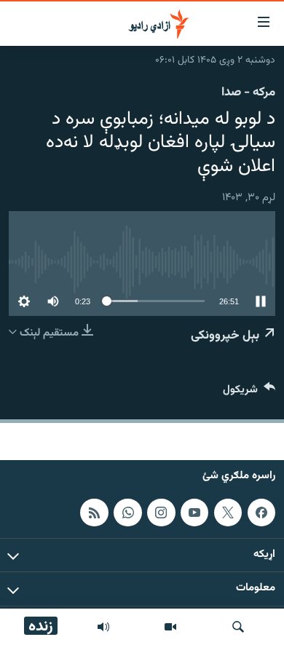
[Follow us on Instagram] (161, 512)
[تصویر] (170, 627)
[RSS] (94, 512)
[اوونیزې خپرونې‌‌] (103, 627)
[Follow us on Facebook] (261, 512)
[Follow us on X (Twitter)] (228, 512)
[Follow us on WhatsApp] (127, 512)
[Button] (249, 393)
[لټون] (238, 627)
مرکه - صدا (248, 92)
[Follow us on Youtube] (194, 512)
